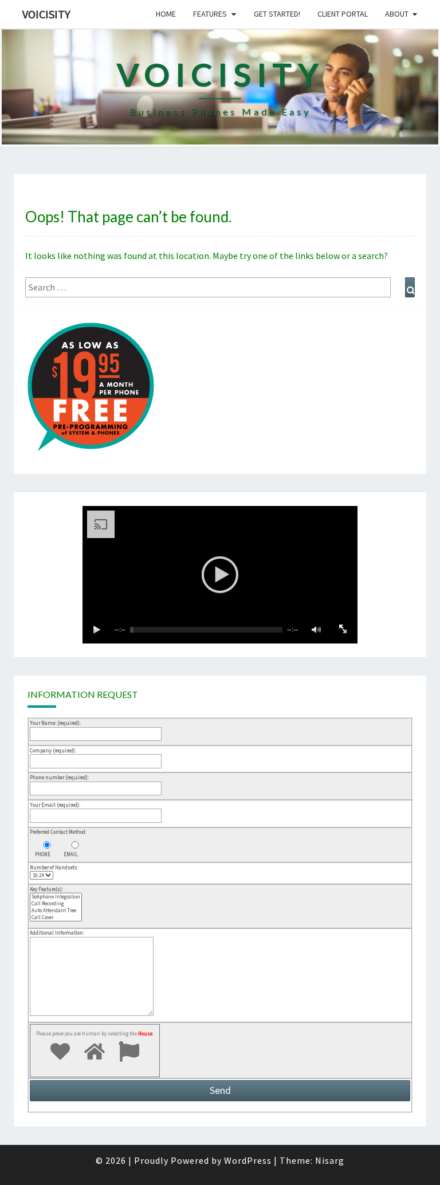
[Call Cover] (55, 917)
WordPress (248, 1160)
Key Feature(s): (46, 889)
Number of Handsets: (54, 867)
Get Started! (277, 14)
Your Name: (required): (55, 723)
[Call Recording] (55, 903)
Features (210, 14)
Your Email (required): (55, 805)
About (396, 14)
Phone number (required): (59, 777)
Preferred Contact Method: (58, 832)
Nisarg (329, 1160)
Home (166, 14)
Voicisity (46, 14)
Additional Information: (57, 932)
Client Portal (342, 14)
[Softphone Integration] (55, 896)
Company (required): (53, 750)
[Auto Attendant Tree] (55, 910)
